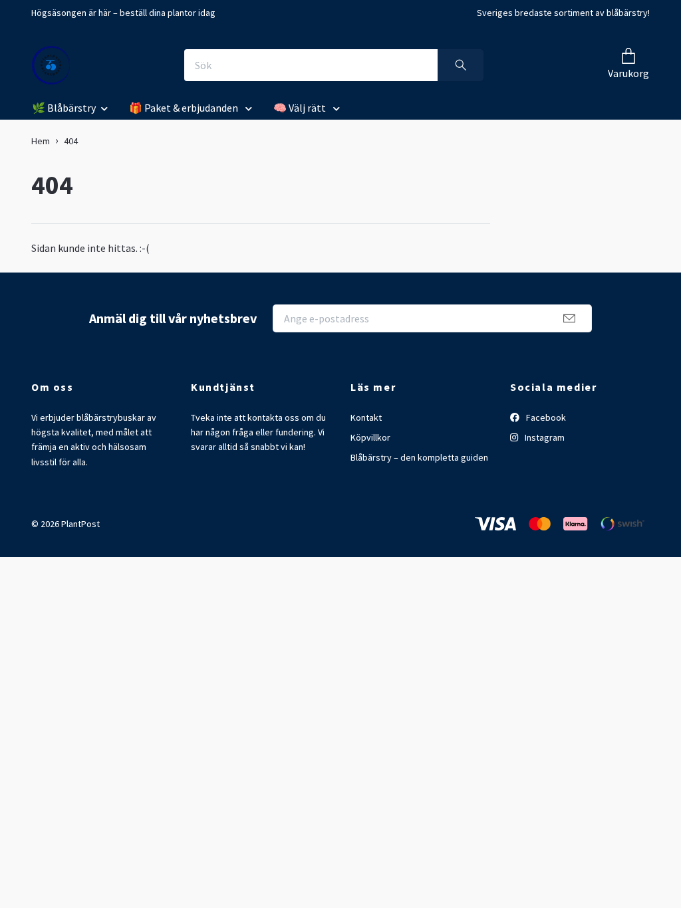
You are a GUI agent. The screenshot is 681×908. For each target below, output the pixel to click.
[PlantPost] (51, 65)
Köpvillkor (370, 437)
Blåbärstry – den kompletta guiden (419, 457)
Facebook (545, 417)
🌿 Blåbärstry (64, 107)
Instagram (544, 437)
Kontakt (366, 417)
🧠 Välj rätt (300, 107)
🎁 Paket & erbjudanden (184, 107)
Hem (40, 141)
